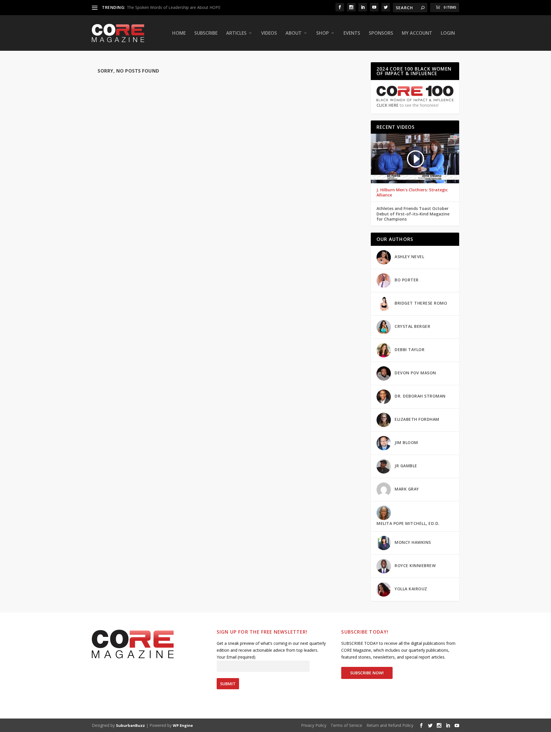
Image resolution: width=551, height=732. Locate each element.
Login (448, 33)
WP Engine (183, 725)
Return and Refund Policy (389, 725)
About (294, 33)
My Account (417, 33)
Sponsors (381, 33)
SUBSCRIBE (206, 33)
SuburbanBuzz (130, 725)
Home (179, 33)
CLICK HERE (388, 105)
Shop (322, 33)
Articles (236, 33)
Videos (269, 33)
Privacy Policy (313, 725)
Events (352, 33)
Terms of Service (346, 725)
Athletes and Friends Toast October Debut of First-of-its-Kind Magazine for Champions (413, 213)
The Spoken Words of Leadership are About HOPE (173, 7)
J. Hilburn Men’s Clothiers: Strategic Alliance (412, 192)
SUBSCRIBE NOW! (367, 672)
